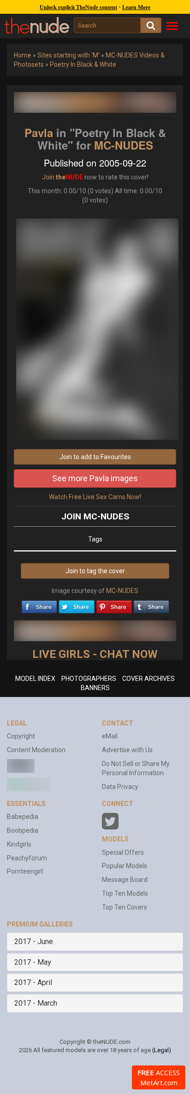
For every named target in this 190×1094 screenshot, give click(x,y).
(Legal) (161, 1050)
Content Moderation (36, 750)
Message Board (125, 879)
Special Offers (123, 852)
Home (22, 55)
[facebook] (39, 604)
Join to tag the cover (95, 571)
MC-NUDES (123, 145)
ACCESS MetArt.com (158, 1077)
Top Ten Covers (124, 907)
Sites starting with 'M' (68, 55)
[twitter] (77, 604)
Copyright (21, 736)
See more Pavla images (95, 478)
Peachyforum (27, 858)
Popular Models (124, 865)
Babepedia (22, 816)
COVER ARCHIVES (148, 678)
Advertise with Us (127, 750)
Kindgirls (19, 844)
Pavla (38, 132)
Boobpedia (22, 830)
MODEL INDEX (35, 678)
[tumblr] (151, 604)
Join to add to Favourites (95, 457)
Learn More (136, 7)
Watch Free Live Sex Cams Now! (95, 497)
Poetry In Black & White (83, 64)
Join (48, 177)
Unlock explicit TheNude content (78, 7)
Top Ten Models (125, 893)
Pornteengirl (25, 871)
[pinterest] (114, 604)
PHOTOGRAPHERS (88, 678)
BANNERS (95, 687)
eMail (110, 736)
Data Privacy (120, 786)
